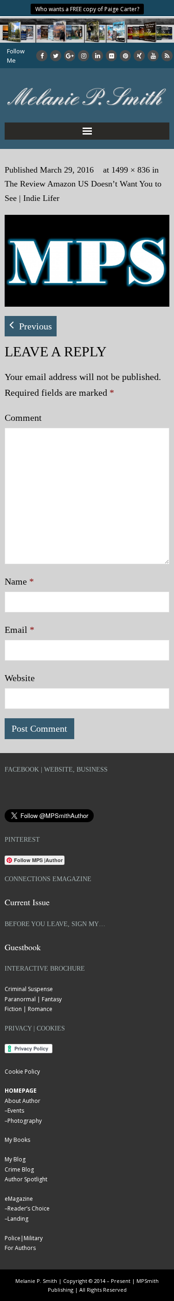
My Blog (15, 1159)
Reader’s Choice (28, 1208)
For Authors (20, 1248)
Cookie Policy (22, 1072)
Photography (24, 1121)
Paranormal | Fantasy (33, 999)
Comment (23, 417)
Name (19, 581)
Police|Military (24, 1238)
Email (19, 630)
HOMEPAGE (21, 1091)
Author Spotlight (26, 1179)
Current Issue (27, 902)
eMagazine (19, 1199)
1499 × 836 (130, 169)
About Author (22, 1101)
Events (15, 1110)
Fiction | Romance (28, 1009)
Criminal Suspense (29, 989)
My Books (17, 1140)
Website (20, 678)
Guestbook (23, 947)
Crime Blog (19, 1169)
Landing (17, 1219)
